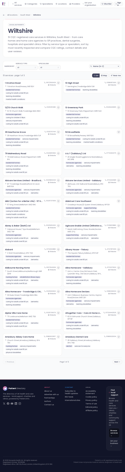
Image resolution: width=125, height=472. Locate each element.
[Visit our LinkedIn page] (16, 403)
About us (48, 391)
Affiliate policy (92, 410)
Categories (32, 4)
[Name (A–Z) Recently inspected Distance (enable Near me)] (104, 66)
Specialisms (47, 4)
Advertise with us (51, 394)
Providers (76, 4)
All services (18, 3)
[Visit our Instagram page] (20, 403)
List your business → (114, 443)
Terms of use (91, 403)
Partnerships (49, 398)
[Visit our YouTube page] (12, 403)
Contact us (49, 404)
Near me (117, 75)
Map (105, 75)
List (97, 75)
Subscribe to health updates (71, 392)
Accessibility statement (91, 392)
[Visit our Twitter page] (4, 403)
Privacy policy (91, 400)
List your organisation (90, 3)
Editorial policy (92, 407)
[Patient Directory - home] (5, 3)
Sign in (119, 4)
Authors (47, 401)
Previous (10, 362)
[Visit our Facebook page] (8, 403)
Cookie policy (91, 397)
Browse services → (114, 433)
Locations (62, 4)
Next (116, 362)
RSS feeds (69, 397)
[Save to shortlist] (58, 83)
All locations (12, 15)
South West (25, 15)
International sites (72, 400)
